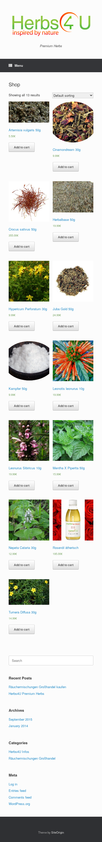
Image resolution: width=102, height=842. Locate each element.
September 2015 (20, 719)
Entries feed (17, 790)
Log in (13, 784)
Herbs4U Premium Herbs (26, 693)
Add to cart (21, 147)
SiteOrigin (57, 832)
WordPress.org (19, 803)
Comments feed (20, 797)
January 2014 (18, 725)
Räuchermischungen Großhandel (32, 758)
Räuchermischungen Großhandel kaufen (37, 686)
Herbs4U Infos (19, 751)
